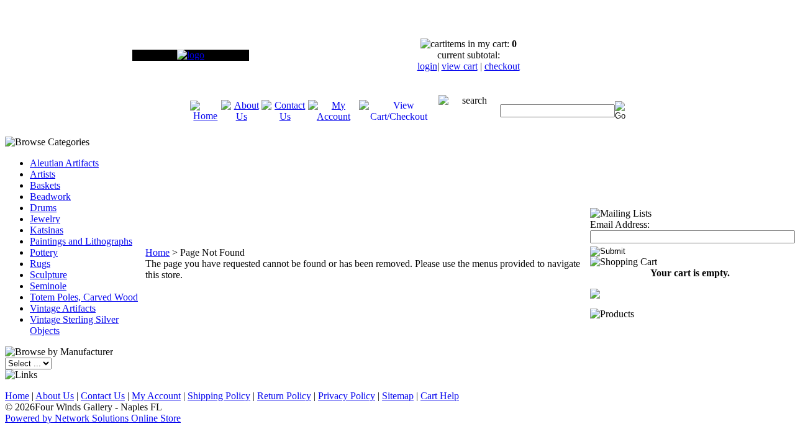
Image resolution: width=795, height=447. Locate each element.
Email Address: (620, 224)
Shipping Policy (219, 396)
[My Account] (333, 116)
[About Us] (241, 116)
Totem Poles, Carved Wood (84, 297)
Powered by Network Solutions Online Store (93, 418)
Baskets (45, 185)
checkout (502, 66)
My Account (156, 396)
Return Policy (284, 396)
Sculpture (48, 274)
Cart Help (439, 396)
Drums (43, 207)
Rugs (40, 263)
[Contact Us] (284, 116)
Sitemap (398, 396)
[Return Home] (190, 55)
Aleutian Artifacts (64, 163)
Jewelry (45, 219)
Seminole (48, 286)
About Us (54, 396)
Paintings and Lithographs (81, 241)
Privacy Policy (346, 396)
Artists (42, 174)
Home (157, 252)
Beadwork (50, 196)
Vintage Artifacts (63, 308)
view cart (460, 66)
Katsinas (46, 230)
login (427, 66)
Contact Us (103, 396)
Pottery (44, 252)
